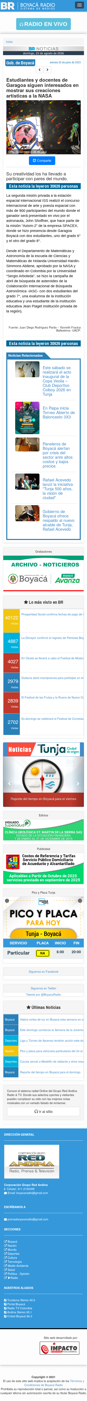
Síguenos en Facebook (43, 971)
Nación (12, 1245)
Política (12, 1274)
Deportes (13, 1254)
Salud (11, 1270)
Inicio (9, 42)
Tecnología (15, 1262)
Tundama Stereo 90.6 (21, 1300)
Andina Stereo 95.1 (19, 1312)
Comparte (43, 160)
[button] (9, 781)
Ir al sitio (45, 1111)
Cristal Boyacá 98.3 (19, 1316)
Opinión (25, 1274)
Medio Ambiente (18, 1266)
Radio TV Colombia (19, 1308)
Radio (14, 1278)
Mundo (12, 1250)
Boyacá (12, 1241)
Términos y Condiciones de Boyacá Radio (54, 1383)
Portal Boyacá (16, 1304)
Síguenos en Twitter (43, 988)
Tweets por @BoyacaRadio (43, 994)
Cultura (12, 1258)
